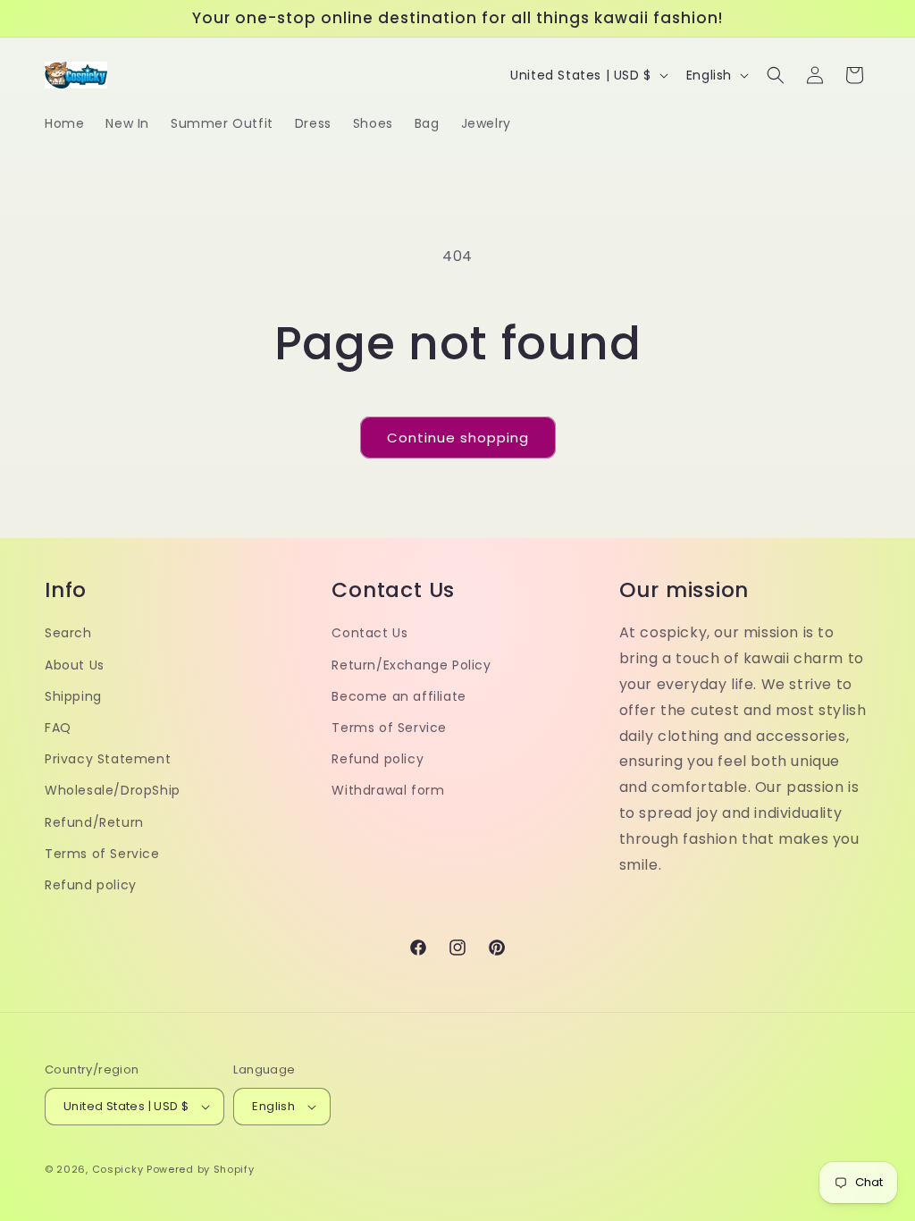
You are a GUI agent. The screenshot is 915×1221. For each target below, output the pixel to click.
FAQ (58, 728)
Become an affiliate (399, 696)
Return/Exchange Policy (411, 665)
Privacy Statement (108, 759)
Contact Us (369, 633)
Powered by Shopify (201, 1169)
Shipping (73, 696)
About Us (75, 665)
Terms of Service (102, 854)
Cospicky (118, 1169)
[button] (775, 75)
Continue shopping (458, 437)
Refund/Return (94, 822)
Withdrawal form (388, 790)
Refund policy (91, 885)
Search (68, 633)
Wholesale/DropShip (112, 790)
